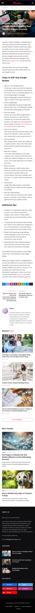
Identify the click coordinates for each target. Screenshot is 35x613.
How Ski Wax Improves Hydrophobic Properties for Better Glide (25, 295)
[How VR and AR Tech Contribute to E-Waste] (6, 562)
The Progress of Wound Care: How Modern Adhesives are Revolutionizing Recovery (16, 457)
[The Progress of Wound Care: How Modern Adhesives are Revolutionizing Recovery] (17, 441)
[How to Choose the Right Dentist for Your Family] (6, 553)
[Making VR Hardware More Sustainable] (6, 570)
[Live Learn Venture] (17, 3)
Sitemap (19, 608)
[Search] (32, 3)
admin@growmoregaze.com (13, 539)
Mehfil (9, 33)
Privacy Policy (8, 606)
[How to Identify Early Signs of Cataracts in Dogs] (17, 479)
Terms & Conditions (26, 606)
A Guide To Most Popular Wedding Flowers (15, 383)
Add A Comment (17, 419)
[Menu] (3, 3)
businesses (20, 274)
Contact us (17, 606)
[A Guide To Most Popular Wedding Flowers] (17, 371)
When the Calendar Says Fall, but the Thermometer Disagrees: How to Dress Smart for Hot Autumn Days (9, 297)
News (4, 19)
